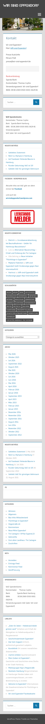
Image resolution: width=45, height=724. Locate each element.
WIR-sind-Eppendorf (18, 48)
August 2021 (13, 367)
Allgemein (12, 514)
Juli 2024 (11, 360)
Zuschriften (12, 543)
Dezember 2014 (14, 412)
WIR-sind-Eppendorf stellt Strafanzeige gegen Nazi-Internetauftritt (22, 266)
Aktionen (11, 511)
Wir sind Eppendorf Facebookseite (21, 693)
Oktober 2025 (13, 357)
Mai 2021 (11, 370)
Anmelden (12, 560)
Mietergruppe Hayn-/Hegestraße (21, 668)
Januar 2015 (13, 409)
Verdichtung (33, 313)
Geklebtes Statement (16, 152)
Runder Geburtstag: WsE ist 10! (20, 165)
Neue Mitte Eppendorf (17, 530)
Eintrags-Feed (14, 563)
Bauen (9, 292)
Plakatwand (11, 310)
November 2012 (14, 428)
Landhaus (10, 303)
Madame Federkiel (15, 263)
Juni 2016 (12, 380)
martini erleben (14, 655)
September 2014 (15, 418)
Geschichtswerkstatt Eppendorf (20, 638)
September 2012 (15, 435)
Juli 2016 (11, 376)
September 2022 (15, 364)
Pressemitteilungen (24, 310)
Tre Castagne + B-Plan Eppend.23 (21, 534)
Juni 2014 (12, 425)
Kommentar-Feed (15, 567)
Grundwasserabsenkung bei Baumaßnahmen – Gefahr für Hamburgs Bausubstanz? (21, 243)
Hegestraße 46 (14, 524)
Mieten (9, 306)
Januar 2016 (13, 393)
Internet (10, 299)
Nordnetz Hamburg (16, 671)
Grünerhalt (23, 296)
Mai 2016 (12, 383)
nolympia (26, 306)
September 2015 (15, 396)
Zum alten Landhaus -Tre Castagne (20, 320)
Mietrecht (17, 306)
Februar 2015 (13, 406)
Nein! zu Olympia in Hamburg (20, 156)
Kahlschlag (19, 299)
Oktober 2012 (13, 431)
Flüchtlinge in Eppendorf (18, 521)
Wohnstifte (12, 537)
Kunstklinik (12, 648)
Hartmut (11, 272)
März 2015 (12, 402)
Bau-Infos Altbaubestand (18, 517)
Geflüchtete (30, 292)
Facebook (18, 189)
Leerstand (19, 303)
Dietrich (11, 240)
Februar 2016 (13, 389)
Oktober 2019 (13, 373)
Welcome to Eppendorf (17, 684)
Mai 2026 (12, 354)
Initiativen (33, 296)
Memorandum (30, 303)
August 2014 (13, 422)
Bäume (15, 292)
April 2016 (12, 386)
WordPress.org (14, 570)
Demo (21, 292)
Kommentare (30, 299)
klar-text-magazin (15, 642)
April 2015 (12, 399)
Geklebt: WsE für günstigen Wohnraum (23, 169)
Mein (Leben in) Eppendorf (18, 658)
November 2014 (14, 415)
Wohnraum (11, 317)
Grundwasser (12, 296)
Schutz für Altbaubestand (17, 313)
